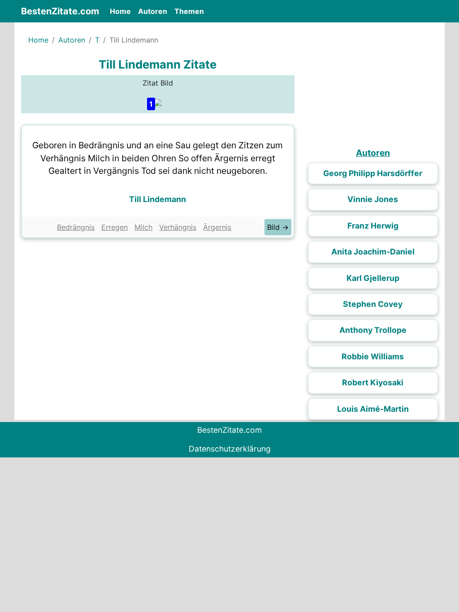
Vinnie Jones (372, 199)
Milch (143, 227)
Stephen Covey (373, 304)
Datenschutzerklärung (230, 448)
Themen (189, 11)
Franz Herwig (372, 225)
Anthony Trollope (373, 330)
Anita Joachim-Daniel (373, 251)
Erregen (114, 227)
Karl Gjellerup (372, 278)
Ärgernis (217, 227)
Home (122, 11)
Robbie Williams (373, 356)
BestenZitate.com (60, 11)
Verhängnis (177, 227)
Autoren (152, 11)
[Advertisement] (157, 310)
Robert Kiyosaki (372, 382)
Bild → (278, 227)
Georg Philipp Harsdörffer (372, 173)
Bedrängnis (76, 227)
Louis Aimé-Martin (373, 409)
